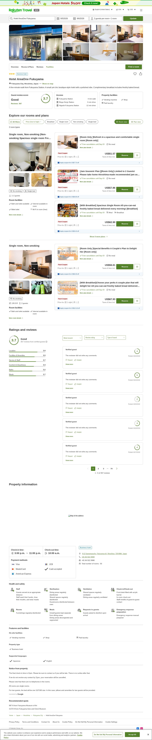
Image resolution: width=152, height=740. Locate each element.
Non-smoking (78, 122)
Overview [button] (15, 67)
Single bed (92, 122)
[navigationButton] (88, 469)
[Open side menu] (141, 10)
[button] (20, 10)
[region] (76, 734)
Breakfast (50, 122)
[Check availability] (137, 155)
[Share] (140, 73)
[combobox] (32, 18)
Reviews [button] (40, 67)
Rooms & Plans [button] (27, 67)
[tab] (121, 122)
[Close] (148, 734)
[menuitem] (103, 9)
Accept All (132, 734)
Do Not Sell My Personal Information (108, 734)
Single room (63, 122)
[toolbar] (72, 18)
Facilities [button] (50, 67)
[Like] (135, 73)
